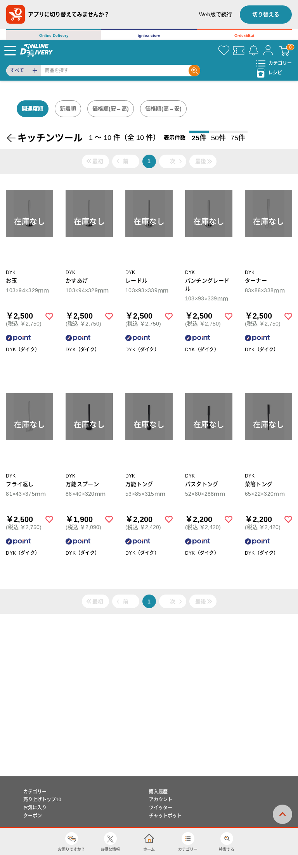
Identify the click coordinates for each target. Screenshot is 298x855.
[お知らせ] (253, 50)
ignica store (149, 35)
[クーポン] (238, 50)
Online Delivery (54, 35)
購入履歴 (158, 792)
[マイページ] (268, 50)
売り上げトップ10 (42, 799)
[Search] (194, 70)
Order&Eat (244, 35)
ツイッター (160, 807)
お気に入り (35, 807)
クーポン (32, 816)
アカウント (160, 799)
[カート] (284, 50)
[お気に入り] (224, 50)
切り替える (265, 14)
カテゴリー (35, 792)
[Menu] (10, 50)
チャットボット (165, 816)
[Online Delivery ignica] (36, 50)
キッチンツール (50, 138)
